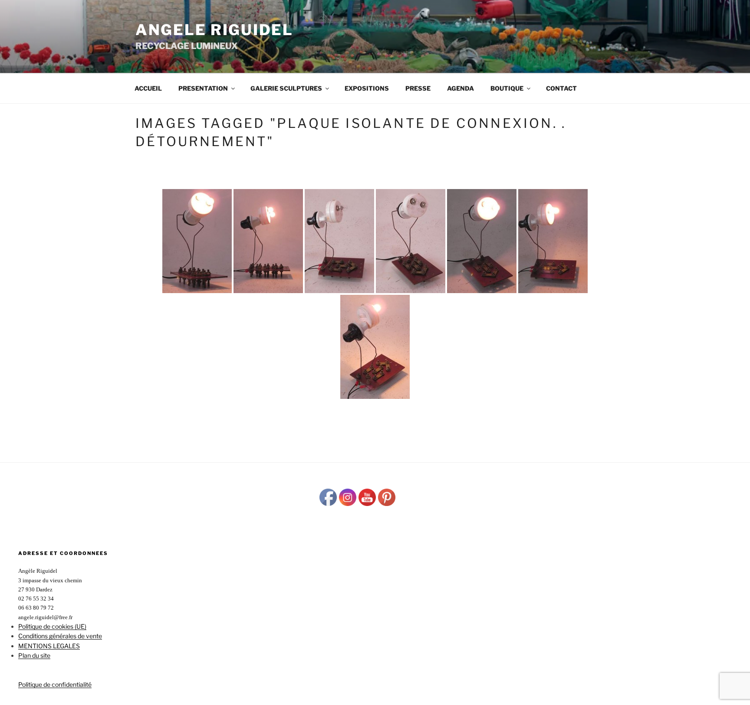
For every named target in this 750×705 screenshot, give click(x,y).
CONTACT (561, 88)
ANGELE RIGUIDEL (214, 30)
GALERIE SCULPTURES (286, 88)
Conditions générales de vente (60, 636)
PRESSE (418, 88)
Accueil (148, 88)
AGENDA (460, 88)
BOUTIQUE (506, 88)
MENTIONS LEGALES (49, 646)
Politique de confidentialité (55, 684)
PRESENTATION (203, 88)
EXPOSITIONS (367, 88)
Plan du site (34, 655)
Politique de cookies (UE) (52, 626)
